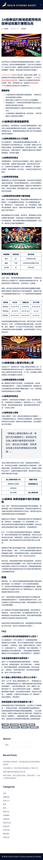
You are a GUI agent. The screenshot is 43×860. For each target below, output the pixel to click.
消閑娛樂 (6, 819)
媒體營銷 (6, 797)
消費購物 (23, 29)
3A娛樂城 (5, 724)
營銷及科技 (7, 823)
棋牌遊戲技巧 (15, 727)
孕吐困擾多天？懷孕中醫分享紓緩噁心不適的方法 (20, 768)
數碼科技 (6, 812)
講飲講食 (6, 834)
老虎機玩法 (25, 727)
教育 (4, 808)
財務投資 (6, 837)
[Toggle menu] (41, 4)
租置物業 (6, 826)
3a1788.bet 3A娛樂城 (10, 75)
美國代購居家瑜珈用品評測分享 (14, 772)
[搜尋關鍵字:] (17, 744)
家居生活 (6, 801)
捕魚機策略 (6, 727)
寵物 (4, 804)
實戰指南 (31, 724)
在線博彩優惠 (14, 724)
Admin (6, 29)
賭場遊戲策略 (34, 727)
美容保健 (6, 830)
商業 (4, 793)
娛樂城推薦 (34, 83)
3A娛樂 (4, 86)
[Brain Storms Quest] (19, 5)
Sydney (38, 857)
